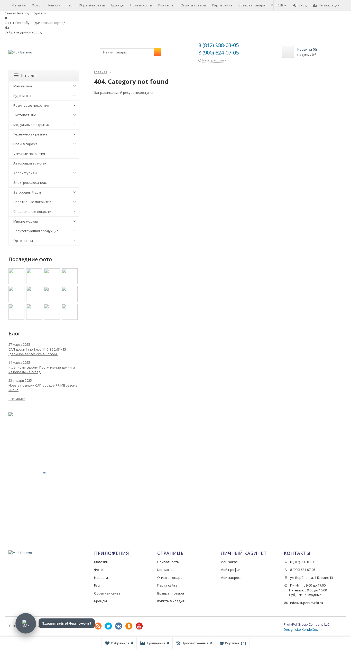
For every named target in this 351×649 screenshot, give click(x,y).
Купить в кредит (170, 601)
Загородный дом (27, 192)
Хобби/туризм (25, 173)
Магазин (19, 5)
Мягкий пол (22, 86)
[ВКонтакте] (119, 626)
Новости (54, 5)
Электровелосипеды (30, 182)
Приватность (141, 5)
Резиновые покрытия (31, 105)
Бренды (117, 5)
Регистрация (329, 5)
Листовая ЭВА (24, 115)
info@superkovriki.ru (306, 602)
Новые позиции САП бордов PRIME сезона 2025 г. (42, 387)
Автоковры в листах (30, 163)
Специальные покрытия (33, 211)
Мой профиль (231, 569)
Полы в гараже (25, 144)
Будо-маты (22, 95)
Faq (69, 5)
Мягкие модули (25, 221)
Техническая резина (30, 134)
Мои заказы (230, 562)
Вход (303, 5)
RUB (280, 5)
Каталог (29, 75)
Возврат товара (251, 5)
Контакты (166, 5)
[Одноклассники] (129, 626)
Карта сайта (222, 5)
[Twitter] (108, 626)
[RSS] (98, 626)
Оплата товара (193, 5)
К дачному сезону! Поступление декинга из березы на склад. (41, 369)
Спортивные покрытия (32, 201)
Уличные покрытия (29, 153)
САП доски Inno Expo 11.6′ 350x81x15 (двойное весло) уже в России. (37, 351)
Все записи (16, 399)
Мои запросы (231, 577)
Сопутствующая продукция (35, 230)
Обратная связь (92, 5)
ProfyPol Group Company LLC (306, 624)
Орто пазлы (23, 240)
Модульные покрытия (31, 124)
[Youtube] (139, 626)
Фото (36, 5)
